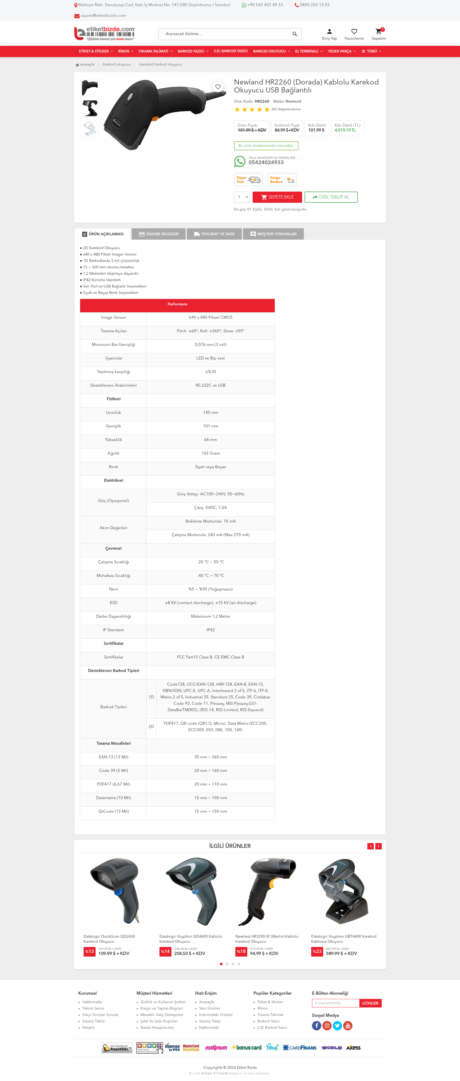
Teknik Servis (93, 1008)
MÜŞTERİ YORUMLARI (273, 234)
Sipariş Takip (210, 1021)
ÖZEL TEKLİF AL (333, 197)
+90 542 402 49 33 (264, 5)
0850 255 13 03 (314, 5)
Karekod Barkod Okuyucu (160, 64)
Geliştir (207, 1073)
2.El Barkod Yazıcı (231, 51)
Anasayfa (86, 64)
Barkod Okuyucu (269, 51)
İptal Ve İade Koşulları (159, 1021)
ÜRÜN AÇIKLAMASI (102, 234)
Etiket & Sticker (94, 51)
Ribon (123, 51)
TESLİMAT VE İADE (214, 234)
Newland (293, 101)
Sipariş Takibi (93, 1021)
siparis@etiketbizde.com (103, 16)
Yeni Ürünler (209, 1008)
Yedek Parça (339, 51)
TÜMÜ (371, 51)
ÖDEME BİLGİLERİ (159, 234)
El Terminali (306, 51)
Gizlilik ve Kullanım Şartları (163, 1002)
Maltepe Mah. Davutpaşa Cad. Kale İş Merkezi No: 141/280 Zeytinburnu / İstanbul (153, 5)
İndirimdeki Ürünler (216, 1015)
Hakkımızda (92, 1002)
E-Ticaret (221, 1073)
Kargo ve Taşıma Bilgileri (162, 1008)
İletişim (88, 1028)
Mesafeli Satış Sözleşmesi (162, 1015)
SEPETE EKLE (277, 197)
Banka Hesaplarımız (157, 1028)
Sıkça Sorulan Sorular (100, 1015)
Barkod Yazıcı (191, 51)
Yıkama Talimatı (153, 51)
